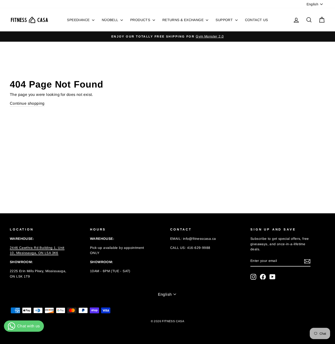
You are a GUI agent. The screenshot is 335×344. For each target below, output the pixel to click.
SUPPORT (225, 20)
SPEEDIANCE (78, 20)
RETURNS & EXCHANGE (183, 20)
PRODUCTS (140, 20)
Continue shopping (27, 103)
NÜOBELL (110, 20)
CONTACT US (256, 20)
